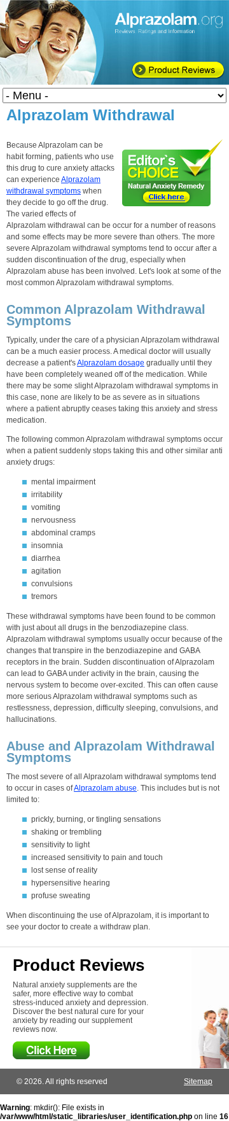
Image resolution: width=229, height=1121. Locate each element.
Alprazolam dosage (110, 362)
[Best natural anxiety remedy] (172, 172)
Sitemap (198, 1081)
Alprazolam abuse (105, 788)
